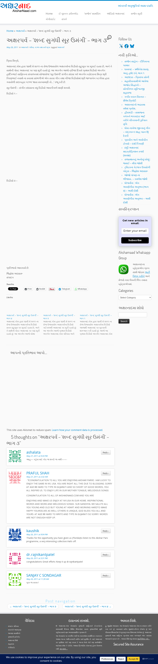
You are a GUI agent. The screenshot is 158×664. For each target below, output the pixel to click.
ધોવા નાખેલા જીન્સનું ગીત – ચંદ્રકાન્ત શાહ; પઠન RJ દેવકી (136, 131)
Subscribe (135, 240)
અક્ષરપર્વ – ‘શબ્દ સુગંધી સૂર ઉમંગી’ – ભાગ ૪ (88, 606)
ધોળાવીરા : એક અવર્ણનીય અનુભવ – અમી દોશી (136, 198)
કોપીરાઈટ (50, 19)
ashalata (33, 452)
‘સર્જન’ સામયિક (92, 13)
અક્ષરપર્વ (20, 31)
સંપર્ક (64, 19)
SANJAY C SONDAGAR (43, 575)
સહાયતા (11, 644)
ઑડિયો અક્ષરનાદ (116, 13)
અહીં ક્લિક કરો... (143, 639)
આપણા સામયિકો (14, 633)
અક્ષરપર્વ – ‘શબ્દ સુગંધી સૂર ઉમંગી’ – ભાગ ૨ (33, 606)
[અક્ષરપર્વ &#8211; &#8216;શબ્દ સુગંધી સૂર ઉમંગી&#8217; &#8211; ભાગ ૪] (24, 324)
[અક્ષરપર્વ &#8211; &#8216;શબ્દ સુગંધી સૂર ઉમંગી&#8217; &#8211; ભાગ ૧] (98, 324)
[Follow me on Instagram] (48, 6)
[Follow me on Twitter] (44, 6)
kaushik (32, 530)
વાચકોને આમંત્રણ (14, 630)
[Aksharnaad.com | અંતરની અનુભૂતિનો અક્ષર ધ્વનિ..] (18, 7)
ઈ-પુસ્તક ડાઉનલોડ (68, 13)
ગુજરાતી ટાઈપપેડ (14, 637)
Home (49, 13)
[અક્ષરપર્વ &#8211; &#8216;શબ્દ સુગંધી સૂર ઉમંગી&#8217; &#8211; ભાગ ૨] (61, 324)
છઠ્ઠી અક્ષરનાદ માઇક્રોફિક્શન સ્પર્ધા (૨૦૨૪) (133, 151)
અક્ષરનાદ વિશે (13, 640)
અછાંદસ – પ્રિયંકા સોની (137, 77)
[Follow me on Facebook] (46, 6)
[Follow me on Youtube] (50, 6)
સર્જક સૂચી (136, 13)
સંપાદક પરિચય (13, 626)
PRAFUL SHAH (37, 473)
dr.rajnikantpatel (40, 554)
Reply (106, 452)
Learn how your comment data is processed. (77, 430)
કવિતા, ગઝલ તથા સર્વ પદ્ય (39, 47)
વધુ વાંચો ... (64, 649)
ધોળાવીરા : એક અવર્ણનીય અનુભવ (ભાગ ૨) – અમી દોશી (136, 186)
